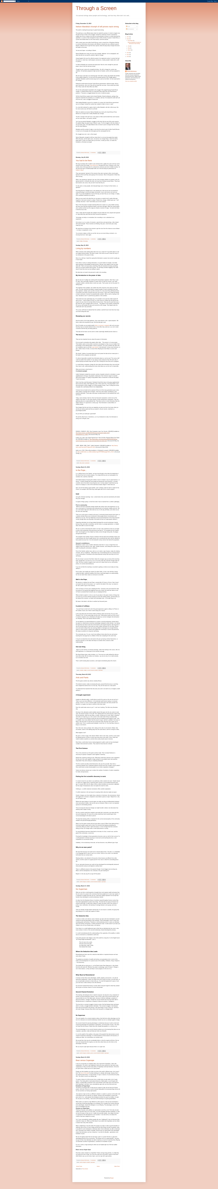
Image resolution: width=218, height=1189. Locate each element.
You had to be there (84, 160)
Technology (85, 241)
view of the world (85, 1073)
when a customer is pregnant (102, 325)
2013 (128, 38)
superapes (87, 462)
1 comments (93, 238)
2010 (128, 56)
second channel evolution (92, 670)
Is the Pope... (81, 470)
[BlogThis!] (100, 152)
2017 (128, 36)
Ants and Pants (82, 677)
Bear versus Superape (85, 1060)
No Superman (81, 889)
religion (85, 670)
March (129, 50)
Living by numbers (83, 248)
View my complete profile (131, 81)
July (129, 46)
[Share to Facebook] (103, 152)
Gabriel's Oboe (79, 170)
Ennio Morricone (94, 165)
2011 (128, 54)
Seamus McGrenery (85, 152)
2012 (128, 52)
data (80, 462)
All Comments (130, 29)
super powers (95, 347)
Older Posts (117, 1166)
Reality (81, 241)
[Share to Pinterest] (105, 152)
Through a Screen (96, 8)
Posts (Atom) (85, 1168)
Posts (128, 26)
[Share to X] (102, 152)
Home (98, 1166)
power (83, 462)
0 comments (93, 152)
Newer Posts (79, 1166)
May (129, 48)
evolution (81, 670)
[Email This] (98, 152)
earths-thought (83, 881)
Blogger (112, 1178)
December (130, 40)
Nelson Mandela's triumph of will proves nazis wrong (97, 27)
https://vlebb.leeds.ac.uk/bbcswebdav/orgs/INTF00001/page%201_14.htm (95, 452)
